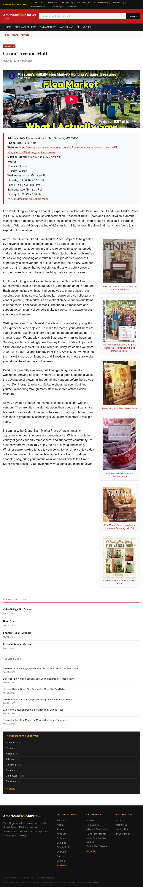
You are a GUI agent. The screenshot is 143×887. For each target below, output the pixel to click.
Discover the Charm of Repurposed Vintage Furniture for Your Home (37, 699)
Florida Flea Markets (96, 846)
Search (133, 16)
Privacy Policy (123, 833)
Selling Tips (84, 26)
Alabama (37, 2)
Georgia (61, 860)
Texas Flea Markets (96, 833)
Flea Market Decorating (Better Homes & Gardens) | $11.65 (119, 526)
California (101, 2)
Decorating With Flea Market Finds (119, 408)
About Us (120, 820)
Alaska (53, 2)
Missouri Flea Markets (97, 829)
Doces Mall (9, 621)
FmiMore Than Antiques (17, 633)
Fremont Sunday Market (17, 644)
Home (8, 26)
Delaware (57, 6)
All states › (11, 788)
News (15, 34)
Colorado (118, 2)
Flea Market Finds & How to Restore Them (120, 475)
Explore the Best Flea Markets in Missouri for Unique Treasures (34, 719)
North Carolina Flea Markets (96, 840)
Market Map (66, 26)
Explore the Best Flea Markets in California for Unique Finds (33, 709)
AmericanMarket (19, 16)
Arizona (67, 2)
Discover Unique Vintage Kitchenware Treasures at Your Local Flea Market (40, 668)
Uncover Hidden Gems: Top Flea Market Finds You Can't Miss (34, 689)
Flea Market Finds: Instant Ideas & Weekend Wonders (120, 288)
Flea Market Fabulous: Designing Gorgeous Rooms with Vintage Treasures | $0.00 (119, 347)
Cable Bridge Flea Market (17, 609)
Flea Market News (25, 26)
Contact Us (121, 824)
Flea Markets (92, 824)
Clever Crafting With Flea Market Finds (119, 582)
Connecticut (39, 6)
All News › (91, 850)
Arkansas (83, 2)
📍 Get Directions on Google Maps (27, 199)
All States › (72, 6)
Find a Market (48, 26)
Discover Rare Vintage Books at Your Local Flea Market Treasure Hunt (38, 678)
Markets (25, 34)
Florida (60, 856)
